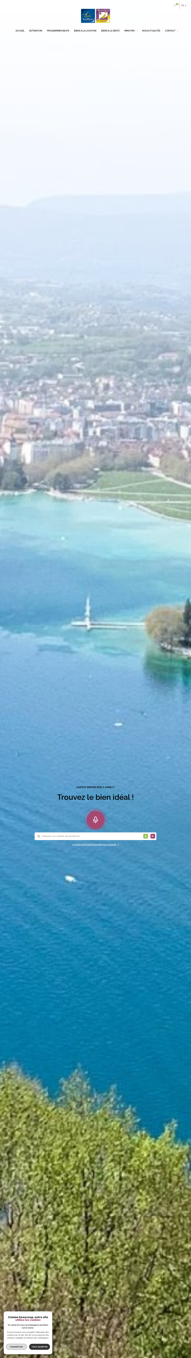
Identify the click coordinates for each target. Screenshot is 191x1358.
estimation (35, 31)
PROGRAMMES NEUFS (58, 31)
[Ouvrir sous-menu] (137, 30)
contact (170, 31)
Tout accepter (39, 1346)
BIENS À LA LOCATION (85, 31)
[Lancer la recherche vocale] (95, 819)
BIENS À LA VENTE (110, 31)
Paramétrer (16, 1346)
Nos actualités (151, 31)
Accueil (20, 31)
